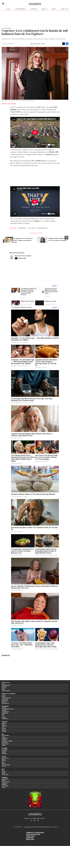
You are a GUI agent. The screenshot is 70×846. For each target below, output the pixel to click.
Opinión (4, 729)
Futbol (3, 695)
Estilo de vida (5, 774)
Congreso (4, 725)
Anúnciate (30, 837)
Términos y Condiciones (35, 832)
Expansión (5, 706)
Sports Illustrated (8, 693)
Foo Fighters (22, 228)
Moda (3, 762)
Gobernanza (5, 738)
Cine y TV (44, 9)
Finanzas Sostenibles (7, 741)
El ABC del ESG (5, 743)
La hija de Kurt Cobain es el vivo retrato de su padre (57, 239)
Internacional (5, 711)
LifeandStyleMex (31, 820)
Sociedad (4, 731)
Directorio (30, 839)
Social (3, 736)
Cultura (4, 766)
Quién (4, 756)
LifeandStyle (5, 718)
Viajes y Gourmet (6, 690)
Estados (4, 728)
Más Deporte (5, 700)
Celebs (3, 773)
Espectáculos (5, 757)
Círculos (4, 760)
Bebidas (3, 780)
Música (54, 9)
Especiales (4, 753)
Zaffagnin (20, 152)
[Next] (66, 238)
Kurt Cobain (31, 228)
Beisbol (3, 696)
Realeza (3, 759)
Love (41, 221)
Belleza (3, 763)
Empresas (4, 707)
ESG (3, 715)
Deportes (34, 9)
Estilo (8, 9)
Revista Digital (5, 703)
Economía (4, 710)
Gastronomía (5, 778)
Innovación (4, 742)
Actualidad (4, 749)
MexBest (5, 777)
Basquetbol (5, 699)
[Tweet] (63, 43)
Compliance (30, 836)
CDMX (3, 727)
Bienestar (4, 784)
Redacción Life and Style (23, 256)
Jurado (3, 787)
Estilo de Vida (5, 785)
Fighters (43, 107)
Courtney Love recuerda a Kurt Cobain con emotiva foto (23, 240)
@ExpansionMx (22, 258)
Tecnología (5, 713)
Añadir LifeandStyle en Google (38, 43)
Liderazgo (4, 750)
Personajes (4, 783)
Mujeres (4, 717)
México (3, 724)
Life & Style (6, 682)
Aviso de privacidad (33, 834)
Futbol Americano (6, 697)
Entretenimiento (20, 9)
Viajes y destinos (6, 781)
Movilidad (4, 739)
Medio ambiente (5, 735)
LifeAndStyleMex (39, 820)
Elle (3, 769)
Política (4, 721)
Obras (3, 714)
